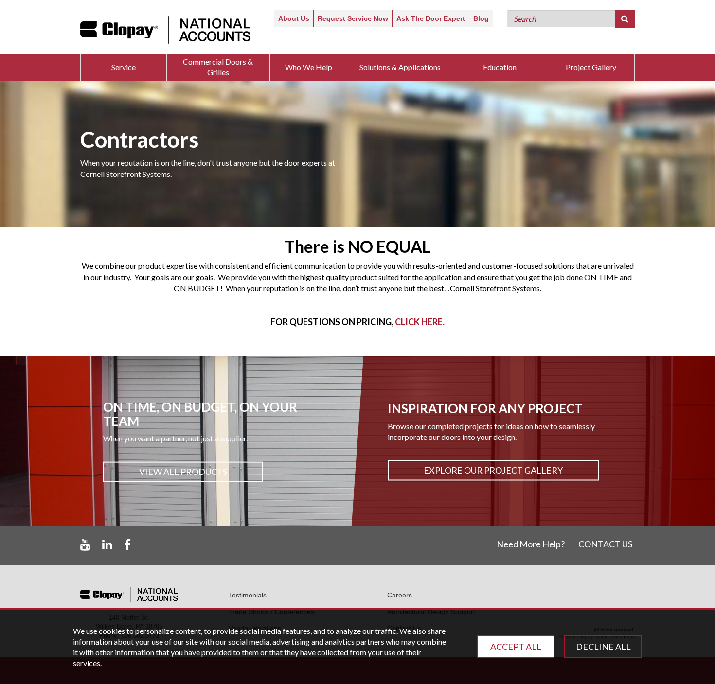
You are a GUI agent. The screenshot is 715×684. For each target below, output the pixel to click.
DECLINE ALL (603, 646)
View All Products (183, 471)
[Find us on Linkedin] (107, 545)
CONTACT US (605, 544)
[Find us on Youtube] (85, 545)
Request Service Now (353, 18)
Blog (481, 18)
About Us (293, 18)
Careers (399, 595)
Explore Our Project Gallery (493, 470)
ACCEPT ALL (515, 646)
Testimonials (248, 595)
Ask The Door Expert (430, 18)
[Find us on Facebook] (127, 545)
